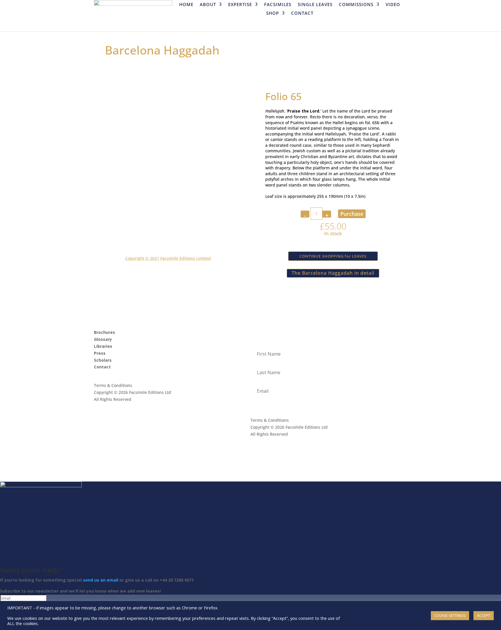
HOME (186, 4)
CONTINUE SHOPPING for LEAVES (332, 256)
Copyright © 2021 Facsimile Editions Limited (168, 258)
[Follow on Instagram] (121, 375)
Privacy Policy (107, 413)
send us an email (100, 580)
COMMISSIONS (356, 4)
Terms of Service (146, 413)
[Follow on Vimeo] (133, 375)
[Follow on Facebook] (98, 375)
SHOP (272, 13)
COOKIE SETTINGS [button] (450, 615)
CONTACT (302, 13)
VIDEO (393, 4)
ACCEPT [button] (483, 615)
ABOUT (208, 4)
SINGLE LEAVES (315, 4)
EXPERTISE (240, 4)
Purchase (351, 213)
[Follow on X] (110, 375)
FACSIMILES (277, 4)
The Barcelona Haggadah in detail (333, 273)
